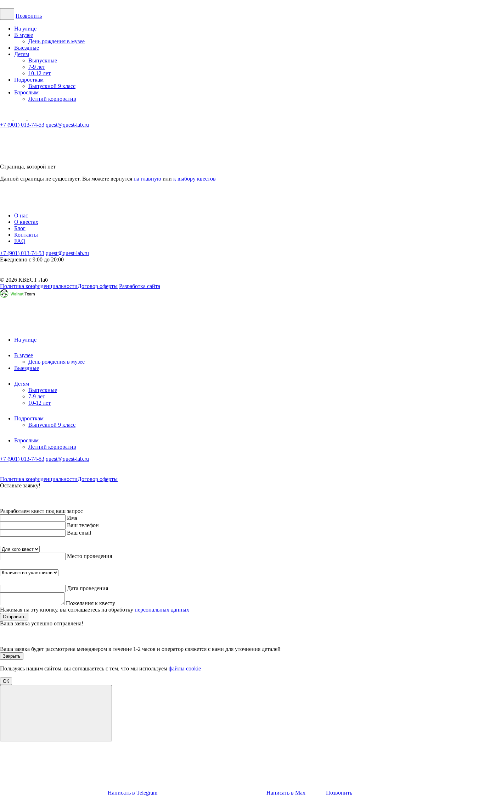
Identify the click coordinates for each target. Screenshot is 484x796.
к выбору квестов (194, 179)
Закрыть (12, 656)
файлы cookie (185, 668)
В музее (23, 35)
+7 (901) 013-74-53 (22, 125)
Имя (72, 518)
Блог (20, 228)
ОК (6, 681)
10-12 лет (39, 73)
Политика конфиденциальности (39, 286)
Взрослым (26, 92)
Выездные (26, 48)
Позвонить (29, 16)
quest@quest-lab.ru (67, 125)
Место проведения (89, 556)
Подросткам (29, 80)
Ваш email (79, 533)
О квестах (26, 222)
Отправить (14, 616)
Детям (21, 54)
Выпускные (42, 60)
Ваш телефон (83, 525)
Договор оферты (98, 286)
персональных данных (162, 610)
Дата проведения (87, 588)
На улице (25, 29)
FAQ (20, 241)
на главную (147, 179)
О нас (21, 215)
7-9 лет (36, 67)
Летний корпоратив (52, 99)
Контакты (26, 235)
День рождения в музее (56, 41)
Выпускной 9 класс (51, 86)
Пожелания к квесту (90, 603)
